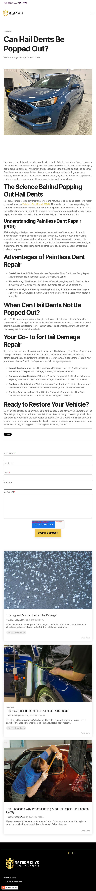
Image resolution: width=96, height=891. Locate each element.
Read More (85, 638)
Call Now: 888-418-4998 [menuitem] (15, 3)
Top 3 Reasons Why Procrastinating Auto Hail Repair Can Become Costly (47, 810)
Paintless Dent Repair (13, 63)
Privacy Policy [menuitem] (10, 877)
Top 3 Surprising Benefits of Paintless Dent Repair (37, 711)
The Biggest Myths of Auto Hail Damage (31, 615)
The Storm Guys (11, 57)
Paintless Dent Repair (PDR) (36, 204)
